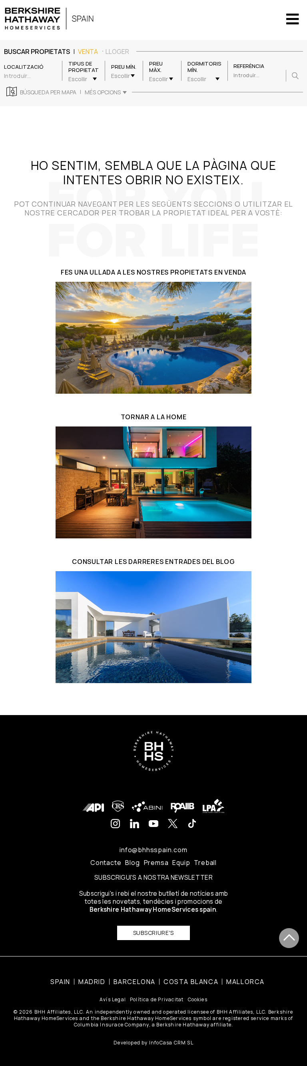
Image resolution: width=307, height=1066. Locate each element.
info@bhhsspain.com (153, 849)
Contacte (105, 862)
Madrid (92, 981)
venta (88, 51)
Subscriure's (153, 932)
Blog (132, 862)
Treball (205, 862)
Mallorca (245, 981)
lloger (117, 51)
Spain (60, 981)
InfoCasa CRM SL (171, 1042)
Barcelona (134, 981)
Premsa (156, 862)
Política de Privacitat (156, 999)
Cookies (197, 999)
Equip (181, 862)
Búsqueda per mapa (48, 92)
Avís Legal (113, 999)
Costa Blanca (190, 981)
